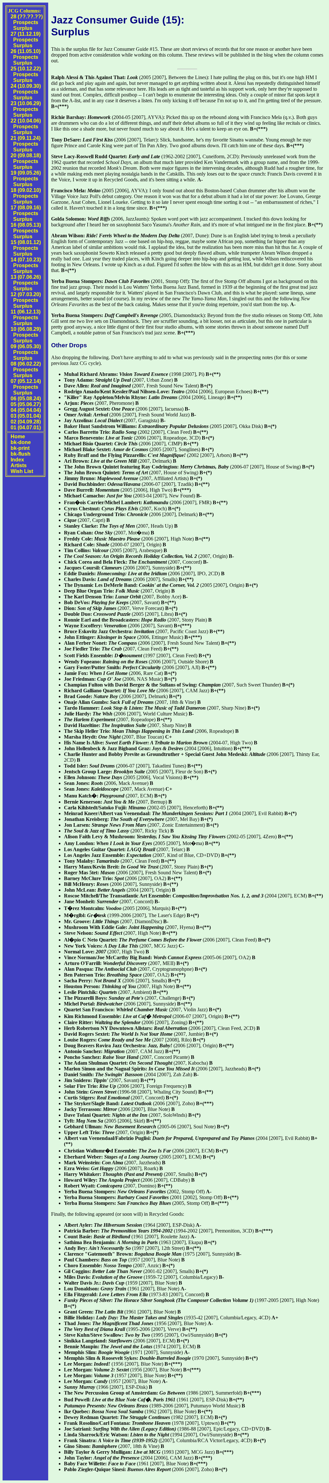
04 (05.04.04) (26, 410)
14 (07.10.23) (26, 259)
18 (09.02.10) (26, 190)
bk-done (21, 442)
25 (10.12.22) (26, 68)
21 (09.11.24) (25, 138)
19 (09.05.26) (26, 173)
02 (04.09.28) (26, 421)
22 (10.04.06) (26, 120)
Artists (19, 465)
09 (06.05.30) (26, 346)
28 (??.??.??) (27, 16)
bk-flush (21, 454)
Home (18, 436)
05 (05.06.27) (26, 404)
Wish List (22, 471)
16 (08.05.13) (26, 225)
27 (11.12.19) (25, 34)
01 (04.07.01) (26, 427)
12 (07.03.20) (26, 294)
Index (17, 459)
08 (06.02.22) (26, 364)
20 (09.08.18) (26, 155)
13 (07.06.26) (26, 277)
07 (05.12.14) (26, 381)
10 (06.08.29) (26, 329)
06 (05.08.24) (26, 398)
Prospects (25, 22)
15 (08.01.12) (26, 242)
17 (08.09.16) (26, 207)
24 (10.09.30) (26, 86)
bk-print (20, 448)
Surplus (22, 28)
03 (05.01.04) (26, 416)
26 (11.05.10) (25, 51)
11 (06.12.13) (25, 311)
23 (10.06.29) (26, 103)
